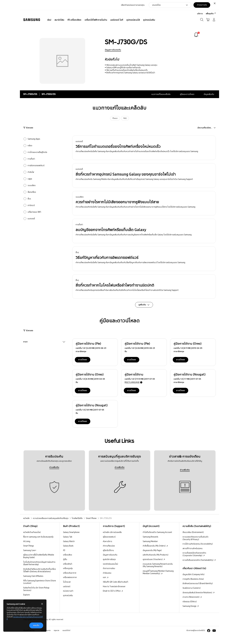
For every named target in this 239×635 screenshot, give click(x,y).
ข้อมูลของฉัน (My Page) (152, 550)
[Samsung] (31, 20)
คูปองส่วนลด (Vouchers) (153, 559)
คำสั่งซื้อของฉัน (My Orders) (154, 546)
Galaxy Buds (68, 546)
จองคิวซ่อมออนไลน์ (110, 564)
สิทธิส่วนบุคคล (45, 630)
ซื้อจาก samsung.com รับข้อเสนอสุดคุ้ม (38, 537)
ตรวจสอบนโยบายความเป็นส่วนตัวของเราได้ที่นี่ (25, 618)
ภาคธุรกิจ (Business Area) (193, 579)
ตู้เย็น (65, 559)
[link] (196, 34)
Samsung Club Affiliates (33, 576)
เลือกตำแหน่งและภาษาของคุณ (133, 5)
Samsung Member (150, 541)
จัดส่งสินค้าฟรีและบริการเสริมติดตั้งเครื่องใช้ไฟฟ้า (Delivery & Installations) (39, 570)
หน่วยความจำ (68, 591)
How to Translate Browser (114, 586)
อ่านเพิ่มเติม (54, 467)
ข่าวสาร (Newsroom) (191, 597)
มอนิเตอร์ (66, 586)
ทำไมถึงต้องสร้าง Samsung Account (157, 532)
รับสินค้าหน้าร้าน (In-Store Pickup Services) (36, 589)
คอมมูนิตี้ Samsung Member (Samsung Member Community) (158, 572)
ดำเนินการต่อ (202, 5)
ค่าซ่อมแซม (107, 573)
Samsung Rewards (150, 537)
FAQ (125, 118)
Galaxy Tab (67, 537)
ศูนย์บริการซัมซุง (109, 559)
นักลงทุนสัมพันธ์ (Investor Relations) (198, 592)
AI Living (26, 541)
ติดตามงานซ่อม (109, 568)
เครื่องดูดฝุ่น (68, 568)
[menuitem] (49, 20)
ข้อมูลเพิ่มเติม (209, 94)
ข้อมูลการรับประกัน (113, 50)
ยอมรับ (36, 625)
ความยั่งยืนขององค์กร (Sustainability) (198, 560)
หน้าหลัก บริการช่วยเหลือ (112, 532)
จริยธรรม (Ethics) (190, 601)
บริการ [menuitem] (200, 13)
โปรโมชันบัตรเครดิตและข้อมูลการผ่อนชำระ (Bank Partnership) (39, 563)
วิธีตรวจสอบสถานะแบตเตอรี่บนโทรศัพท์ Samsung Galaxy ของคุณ (131, 65)
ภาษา (25, 342)
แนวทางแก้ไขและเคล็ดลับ (161, 94)
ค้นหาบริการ (107, 541)
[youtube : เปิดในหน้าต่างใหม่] (214, 630)
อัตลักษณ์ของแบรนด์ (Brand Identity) (198, 583)
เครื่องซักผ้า (67, 564)
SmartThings (28, 546)
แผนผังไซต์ (66, 630)
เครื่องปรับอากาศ (69, 573)
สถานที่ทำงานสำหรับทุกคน (192, 548)
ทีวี (64, 550)
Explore (26, 594)
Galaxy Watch (69, 541)
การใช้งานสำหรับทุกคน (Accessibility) (198, 544)
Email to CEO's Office (112, 591)
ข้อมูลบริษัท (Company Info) (193, 574)
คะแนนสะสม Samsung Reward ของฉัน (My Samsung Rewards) (158, 565)
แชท (104, 577)
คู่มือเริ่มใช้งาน (108, 550)
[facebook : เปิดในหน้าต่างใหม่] (208, 630)
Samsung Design (190, 606)
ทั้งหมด (115, 118)
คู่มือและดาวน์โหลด (187, 94)
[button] (144, 148)
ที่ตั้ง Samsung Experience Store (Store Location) (39, 582)
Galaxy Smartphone (71, 532)
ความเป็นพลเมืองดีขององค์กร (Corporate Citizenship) (194, 554)
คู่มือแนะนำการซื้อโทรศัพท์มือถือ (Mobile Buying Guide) (38, 556)
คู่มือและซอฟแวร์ (109, 537)
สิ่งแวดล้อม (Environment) (193, 532)
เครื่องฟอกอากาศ (70, 577)
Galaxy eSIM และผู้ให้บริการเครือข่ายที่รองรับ (123, 67)
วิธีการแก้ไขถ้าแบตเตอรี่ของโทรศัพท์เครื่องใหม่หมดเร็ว (127, 70)
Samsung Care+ (29, 550)
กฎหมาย (56, 630)
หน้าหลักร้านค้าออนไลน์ (32, 532)
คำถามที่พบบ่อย (109, 546)
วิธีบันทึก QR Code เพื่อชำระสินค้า (115, 582)
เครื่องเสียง (67, 555)
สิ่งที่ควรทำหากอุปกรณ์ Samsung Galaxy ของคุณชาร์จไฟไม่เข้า (130, 72)
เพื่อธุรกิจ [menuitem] (210, 13)
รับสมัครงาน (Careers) (192, 588)
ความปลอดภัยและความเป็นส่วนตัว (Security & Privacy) (195, 538)
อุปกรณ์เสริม (68, 595)
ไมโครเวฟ (67, 582)
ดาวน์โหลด (82, 359)
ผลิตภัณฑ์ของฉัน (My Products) (155, 555)
